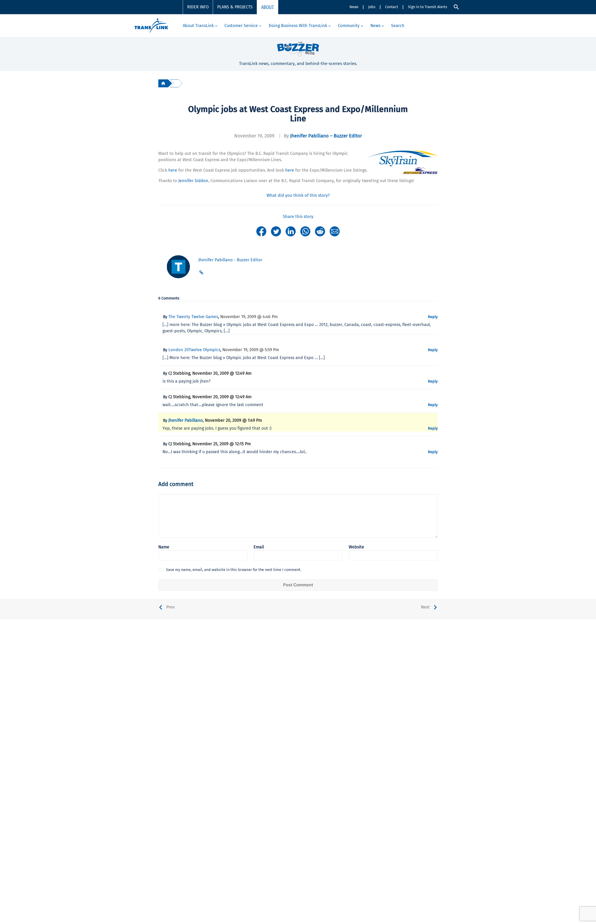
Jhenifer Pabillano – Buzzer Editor (326, 136)
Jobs (371, 7)
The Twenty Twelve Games (193, 316)
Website (356, 547)
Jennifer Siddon (193, 180)
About (267, 7)
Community (348, 25)
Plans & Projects (235, 7)
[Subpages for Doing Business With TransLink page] (329, 25)
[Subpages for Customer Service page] (260, 25)
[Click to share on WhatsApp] (305, 231)
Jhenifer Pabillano (185, 420)
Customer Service (241, 25)
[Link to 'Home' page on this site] (151, 25)
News (353, 7)
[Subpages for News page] (383, 25)
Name (163, 547)
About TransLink (198, 25)
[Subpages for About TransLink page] (216, 25)
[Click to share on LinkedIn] (291, 231)
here (172, 170)
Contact (391, 7)
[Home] (163, 83)
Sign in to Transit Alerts (427, 7)
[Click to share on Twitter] (276, 231)
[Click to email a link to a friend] (335, 231)
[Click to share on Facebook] (261, 231)
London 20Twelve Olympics (194, 349)
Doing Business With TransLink (298, 25)
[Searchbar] (456, 7)
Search (397, 25)
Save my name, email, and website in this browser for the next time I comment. (233, 569)
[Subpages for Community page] (362, 25)
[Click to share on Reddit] (320, 231)
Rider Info (198, 7)
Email (259, 547)
